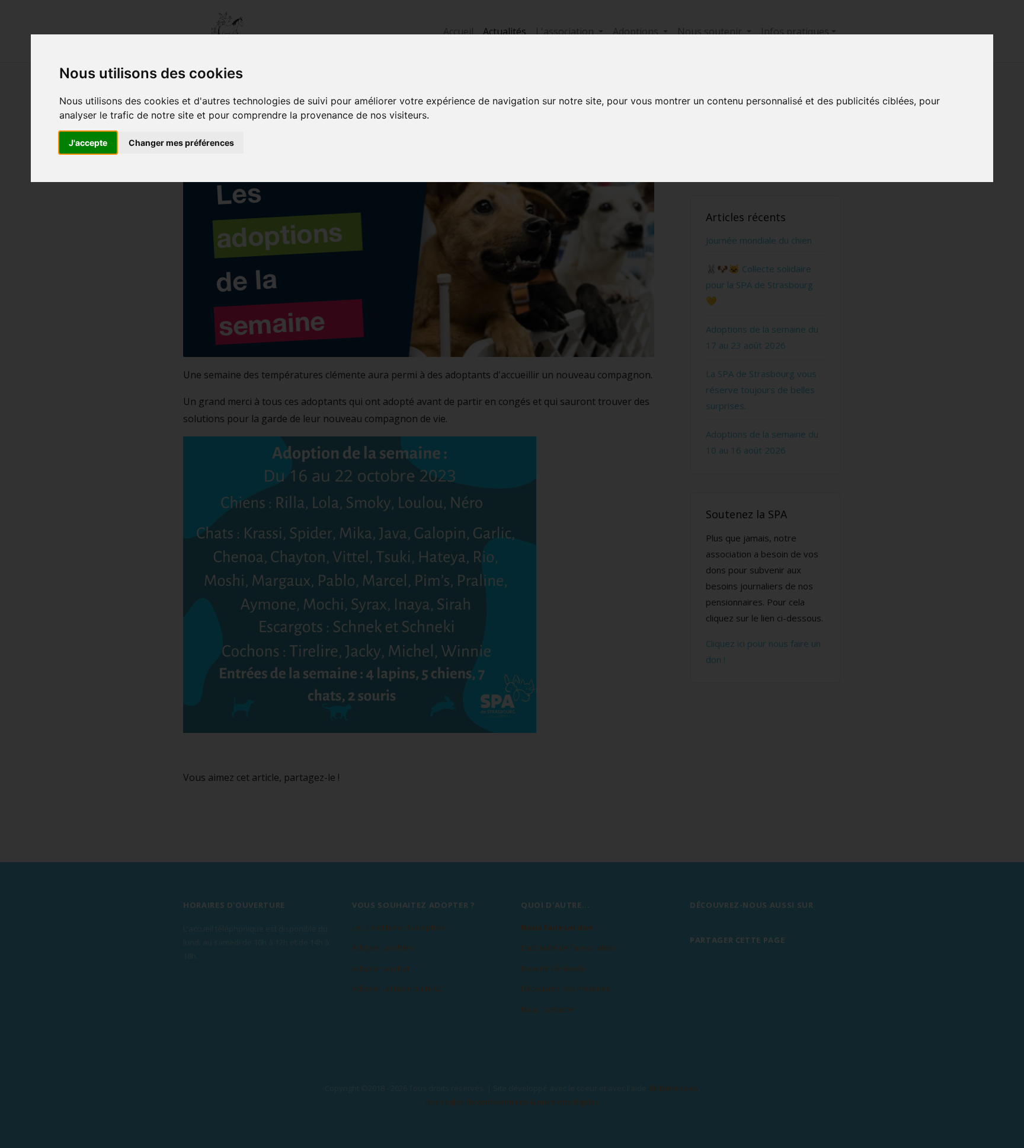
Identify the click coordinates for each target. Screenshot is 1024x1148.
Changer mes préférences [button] (181, 143)
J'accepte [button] (88, 143)
